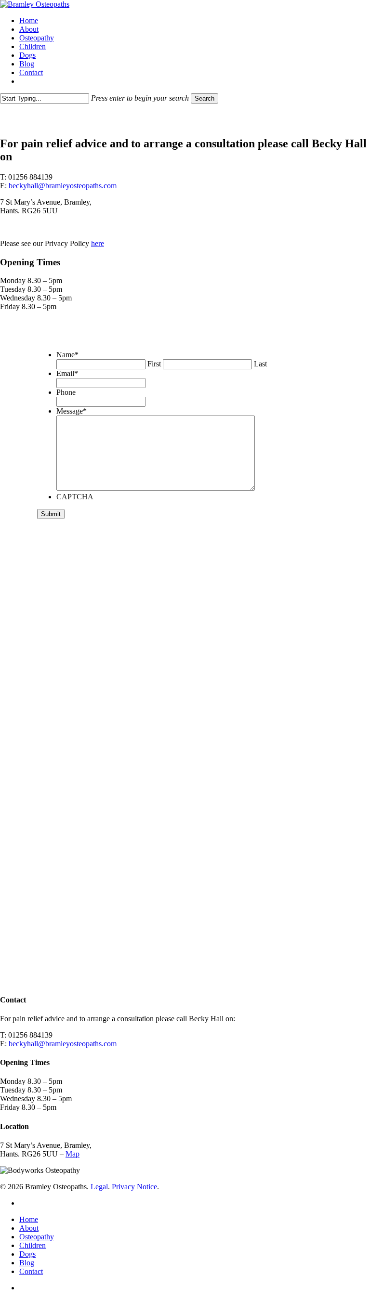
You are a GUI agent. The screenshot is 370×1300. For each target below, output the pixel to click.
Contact (31, 1271)
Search (204, 98)
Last (260, 364)
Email (67, 373)
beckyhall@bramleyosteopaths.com (63, 186)
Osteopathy (36, 1237)
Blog (26, 1263)
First (154, 364)
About (29, 1228)
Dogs (27, 1254)
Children (32, 1245)
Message (71, 411)
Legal (99, 1187)
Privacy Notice (134, 1187)
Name (67, 355)
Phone (66, 392)
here (97, 243)
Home (28, 1219)
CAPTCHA (74, 497)
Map (72, 1154)
